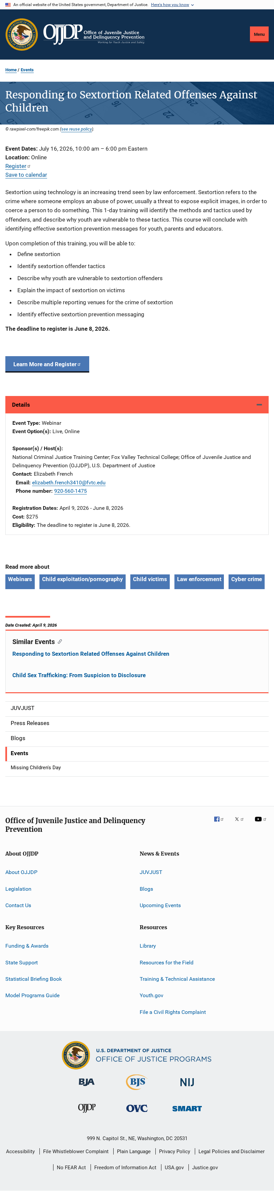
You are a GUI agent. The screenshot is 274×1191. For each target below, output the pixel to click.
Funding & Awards (26, 946)
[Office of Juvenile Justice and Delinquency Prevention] (87, 1114)
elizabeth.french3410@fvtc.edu (69, 482)
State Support (21, 962)
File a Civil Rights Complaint (173, 1012)
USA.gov (174, 1168)
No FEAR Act (71, 1168)
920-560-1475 (70, 491)
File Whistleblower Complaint (76, 1151)
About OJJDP (21, 872)
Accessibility (20, 1151)
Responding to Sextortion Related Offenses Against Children (90, 653)
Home (11, 69)
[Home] (93, 34)
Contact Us (18, 905)
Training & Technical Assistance (177, 979)
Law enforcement (199, 579)
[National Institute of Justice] (187, 1087)
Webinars (20, 579)
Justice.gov (205, 1168)
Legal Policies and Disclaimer (231, 1151)
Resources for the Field (166, 962)
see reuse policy (76, 129)
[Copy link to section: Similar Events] (58, 641)
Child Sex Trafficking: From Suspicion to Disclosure (79, 675)
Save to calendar (26, 174)
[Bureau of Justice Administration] (87, 1087)
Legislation (18, 888)
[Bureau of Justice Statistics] (137, 1091)
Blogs (146, 888)
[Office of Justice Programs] (21, 34)
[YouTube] (261, 823)
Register (15, 166)
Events (27, 69)
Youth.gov (151, 995)
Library (148, 946)
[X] (241, 823)
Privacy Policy (174, 1151)
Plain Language (134, 1151)
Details (21, 404)
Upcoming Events (160, 905)
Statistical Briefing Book (33, 979)
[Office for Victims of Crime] (137, 1113)
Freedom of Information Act (125, 1168)
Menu (259, 34)
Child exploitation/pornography (82, 579)
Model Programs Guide (32, 995)
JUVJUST (151, 872)
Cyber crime (246, 579)
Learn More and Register (45, 364)
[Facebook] (221, 823)
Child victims (150, 579)
